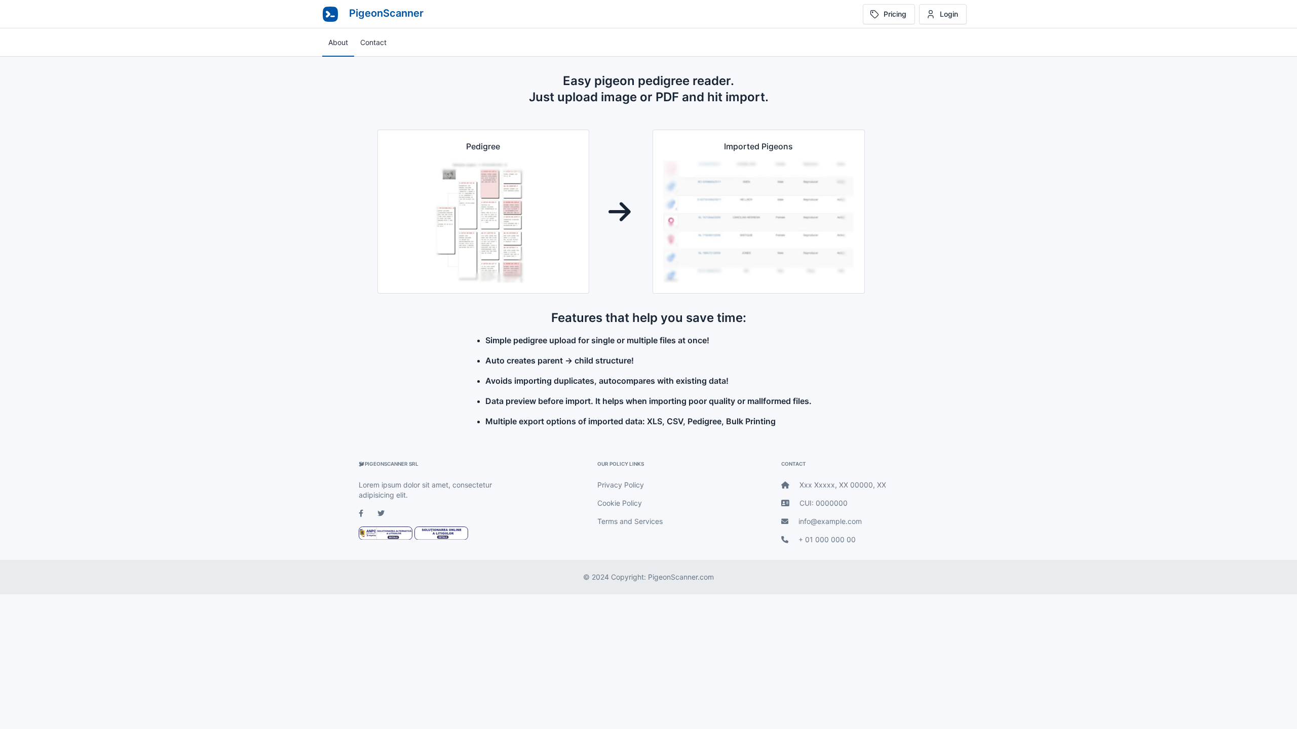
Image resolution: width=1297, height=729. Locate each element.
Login (949, 14)
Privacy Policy (620, 484)
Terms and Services (630, 521)
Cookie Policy (619, 503)
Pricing (895, 14)
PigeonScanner (385, 13)
